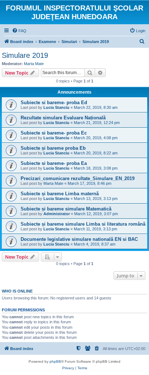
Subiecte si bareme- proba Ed (54, 102)
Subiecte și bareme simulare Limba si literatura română (83, 224)
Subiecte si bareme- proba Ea (54, 163)
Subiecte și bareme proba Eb (53, 148)
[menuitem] (19, 30)
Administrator (56, 214)
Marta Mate (34, 63)
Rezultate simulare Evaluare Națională (63, 117)
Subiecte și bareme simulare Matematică (66, 209)
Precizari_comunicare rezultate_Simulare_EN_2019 (78, 178)
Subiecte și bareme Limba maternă (60, 193)
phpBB (55, 361)
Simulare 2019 (25, 55)
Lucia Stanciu (56, 107)
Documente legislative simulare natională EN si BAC (79, 239)
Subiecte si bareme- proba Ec (54, 133)
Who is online (17, 291)
